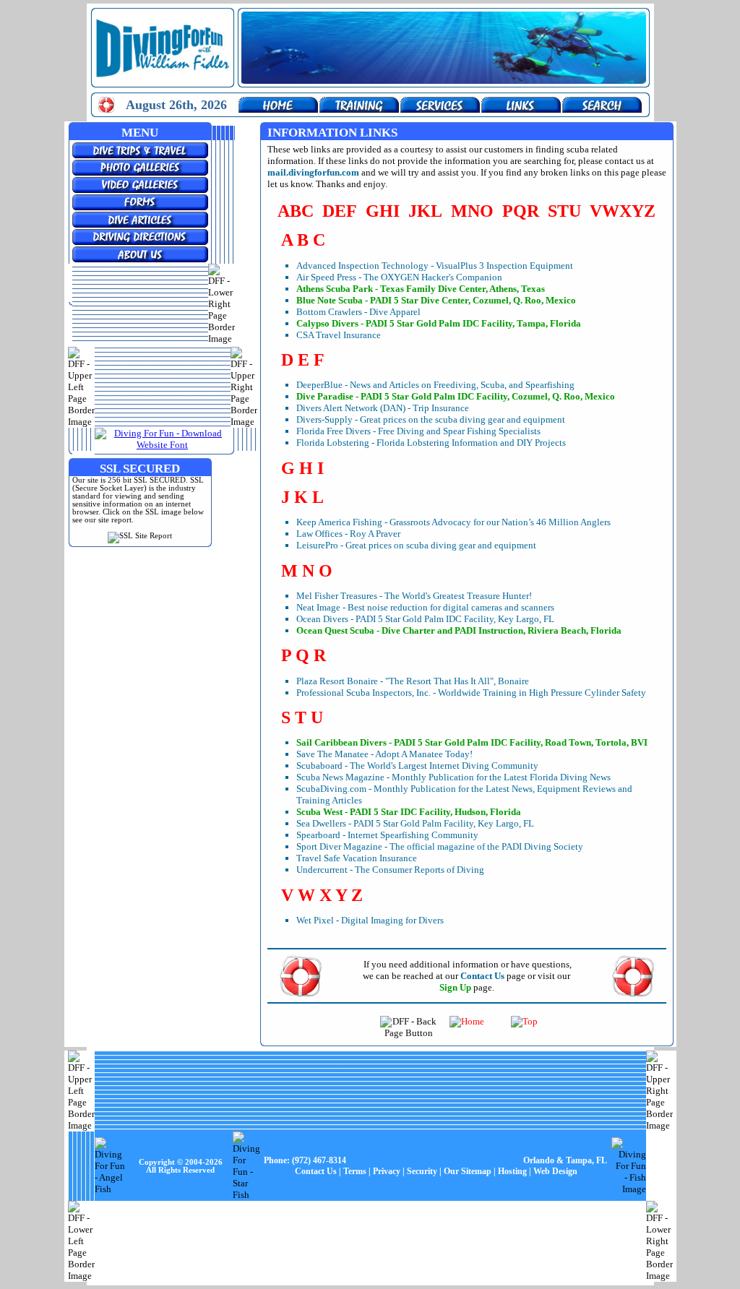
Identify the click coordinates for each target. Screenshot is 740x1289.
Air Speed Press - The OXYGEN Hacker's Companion (399, 277)
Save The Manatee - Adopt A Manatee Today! (384, 754)
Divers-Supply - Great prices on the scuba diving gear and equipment (430, 419)
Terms (354, 1171)
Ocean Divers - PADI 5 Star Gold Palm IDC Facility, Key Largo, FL (425, 618)
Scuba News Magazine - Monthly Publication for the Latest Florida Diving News (453, 777)
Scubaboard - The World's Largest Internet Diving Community (417, 765)
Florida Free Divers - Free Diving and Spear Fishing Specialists (418, 431)
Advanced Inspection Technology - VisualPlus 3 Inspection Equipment (434, 265)
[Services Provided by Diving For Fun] (440, 109)
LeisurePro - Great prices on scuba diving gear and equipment (416, 545)
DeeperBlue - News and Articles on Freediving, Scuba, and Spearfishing (435, 384)
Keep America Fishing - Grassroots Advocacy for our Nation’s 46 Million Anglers (453, 522)
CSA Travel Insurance (338, 334)
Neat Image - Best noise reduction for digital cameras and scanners (425, 607)
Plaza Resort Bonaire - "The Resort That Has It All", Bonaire (412, 681)
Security (422, 1171)
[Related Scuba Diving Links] (521, 109)
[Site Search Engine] (602, 109)
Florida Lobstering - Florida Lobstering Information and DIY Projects (431, 442)
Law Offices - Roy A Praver (348, 533)
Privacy (386, 1171)
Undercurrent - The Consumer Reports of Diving (390, 869)
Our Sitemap (467, 1171)
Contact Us (316, 1171)
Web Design (555, 1171)
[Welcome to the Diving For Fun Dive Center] (278, 109)
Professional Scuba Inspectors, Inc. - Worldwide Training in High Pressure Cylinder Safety (471, 692)
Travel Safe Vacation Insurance (356, 858)
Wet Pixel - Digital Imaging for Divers (370, 920)
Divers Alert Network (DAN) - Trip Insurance (382, 407)
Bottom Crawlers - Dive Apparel (358, 311)
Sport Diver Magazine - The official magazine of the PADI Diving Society (439, 846)
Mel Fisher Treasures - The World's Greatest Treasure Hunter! (414, 595)
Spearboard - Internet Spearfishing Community (387, 834)
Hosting (512, 1171)
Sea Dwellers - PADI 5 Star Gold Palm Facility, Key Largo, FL (415, 823)
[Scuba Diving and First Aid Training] (359, 109)
